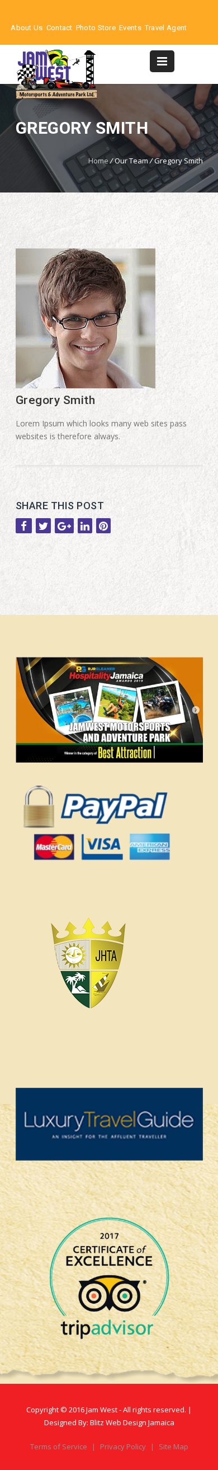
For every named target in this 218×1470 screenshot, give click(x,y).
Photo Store (96, 28)
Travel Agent (166, 28)
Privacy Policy (124, 1446)
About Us (26, 28)
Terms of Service (59, 1446)
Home (98, 161)
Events (130, 28)
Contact (59, 28)
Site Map (173, 1446)
